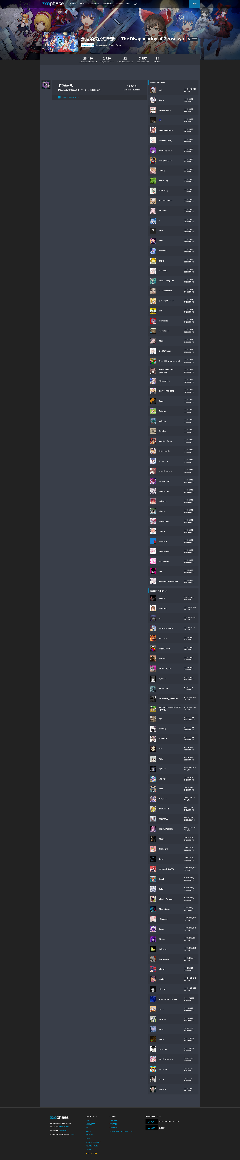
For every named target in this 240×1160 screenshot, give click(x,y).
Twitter (113, 1124)
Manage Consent (93, 1142)
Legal (88, 1138)
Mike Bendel (64, 1127)
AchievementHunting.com (121, 1131)
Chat (128, 4)
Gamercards (93, 4)
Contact (89, 1135)
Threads (113, 1120)
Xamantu (62, 1130)
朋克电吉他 (65, 85)
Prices (111, 45)
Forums (82, 4)
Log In (194, 4)
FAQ (87, 1120)
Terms (88, 1149)
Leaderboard (107, 4)
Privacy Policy (92, 1146)
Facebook (114, 1127)
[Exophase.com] (54, 3)
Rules (88, 1127)
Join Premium (91, 1153)
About (88, 1131)
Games (73, 4)
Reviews (119, 4)
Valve (73, 1134)
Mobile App (90, 1124)
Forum (118, 45)
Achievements (88, 45)
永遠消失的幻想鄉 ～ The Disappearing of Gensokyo (132, 39)
